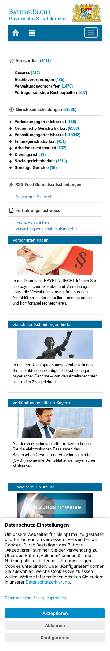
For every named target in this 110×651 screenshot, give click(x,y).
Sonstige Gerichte (36, 167)
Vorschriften (33, 60)
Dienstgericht (30, 154)
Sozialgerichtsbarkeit (41, 161)
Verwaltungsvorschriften (44, 86)
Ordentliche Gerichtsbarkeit (47, 128)
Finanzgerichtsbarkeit (40, 141)
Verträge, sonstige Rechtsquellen (51, 92)
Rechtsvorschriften (32, 222)
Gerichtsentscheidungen (46, 109)
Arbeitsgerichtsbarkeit (40, 148)
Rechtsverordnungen (39, 79)
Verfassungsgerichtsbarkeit (45, 121)
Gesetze (27, 73)
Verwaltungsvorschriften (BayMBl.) (46, 228)
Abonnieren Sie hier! (33, 197)
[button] (10, 121)
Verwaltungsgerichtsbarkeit (47, 135)
